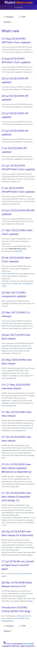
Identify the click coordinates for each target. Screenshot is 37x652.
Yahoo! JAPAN (28, 644)
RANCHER (18, 251)
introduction (21, 616)
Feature (10, 17)
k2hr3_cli (5, 326)
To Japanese (18, 7)
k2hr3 (8, 644)
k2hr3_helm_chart (8, 273)
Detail (7, 22)
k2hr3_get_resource (17, 348)
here (14, 378)
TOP (23, 17)
